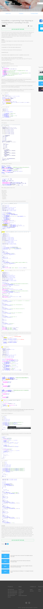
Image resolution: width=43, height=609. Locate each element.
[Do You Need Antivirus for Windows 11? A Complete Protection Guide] (5, 571)
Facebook (41, 21)
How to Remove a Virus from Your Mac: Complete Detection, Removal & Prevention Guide (21, 566)
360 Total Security (11, 589)
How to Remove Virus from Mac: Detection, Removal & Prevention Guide (20, 561)
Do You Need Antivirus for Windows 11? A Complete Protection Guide (21, 571)
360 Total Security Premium (12, 592)
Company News (34, 13)
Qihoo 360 (31, 591)
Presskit (20, 593)
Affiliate (39, 589)
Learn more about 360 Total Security (17, 29)
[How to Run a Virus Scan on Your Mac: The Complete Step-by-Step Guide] (5, 556)
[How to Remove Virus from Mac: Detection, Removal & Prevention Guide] (5, 561)
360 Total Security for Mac (12, 593)
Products (21, 13)
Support (31, 589)
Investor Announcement (23, 595)
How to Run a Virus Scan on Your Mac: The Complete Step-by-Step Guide (21, 556)
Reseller (39, 591)
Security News (21, 592)
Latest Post (8, 13)
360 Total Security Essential (12, 591)
